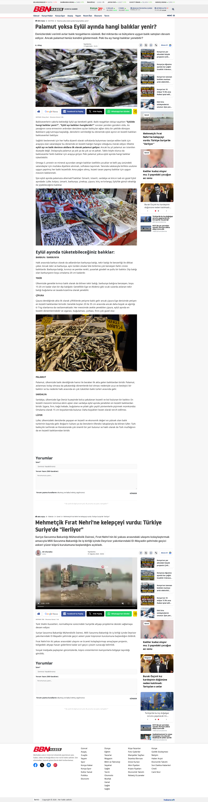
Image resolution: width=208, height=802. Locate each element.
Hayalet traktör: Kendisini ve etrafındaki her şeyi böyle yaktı (157, 206)
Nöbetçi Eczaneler (136, 775)
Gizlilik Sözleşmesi (160, 751)
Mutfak (107, 778)
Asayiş (70, 15)
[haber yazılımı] (169, 799)
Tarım (106, 15)
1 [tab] (155, 210)
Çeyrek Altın (161, 8)
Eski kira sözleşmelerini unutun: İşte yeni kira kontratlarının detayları (164, 104)
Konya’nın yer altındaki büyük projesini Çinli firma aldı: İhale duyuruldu (163, 54)
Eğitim (107, 751)
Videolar (51, 517)
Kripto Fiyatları (134, 768)
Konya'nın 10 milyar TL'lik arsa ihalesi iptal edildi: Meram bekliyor (164, 92)
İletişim (155, 755)
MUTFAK (51, 21)
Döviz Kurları (134, 762)
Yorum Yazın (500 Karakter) (47, 471)
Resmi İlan (87, 15)
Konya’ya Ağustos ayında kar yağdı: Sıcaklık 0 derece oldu (164, 67)
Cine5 (154, 768)
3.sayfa (84, 755)
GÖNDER (133, 493)
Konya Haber (47, 15)
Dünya (107, 748)
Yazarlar (108, 755)
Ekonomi (98, 15)
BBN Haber (41, 21)
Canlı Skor (156, 772)
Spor (83, 762)
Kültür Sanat (86, 772)
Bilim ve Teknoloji (112, 762)
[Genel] (157, 120)
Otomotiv (108, 775)
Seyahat (108, 765)
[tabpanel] (157, 198)
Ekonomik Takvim (136, 772)
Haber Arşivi (157, 758)
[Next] (166, 210)
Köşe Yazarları (134, 748)
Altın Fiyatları (134, 765)
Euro (122, 8)
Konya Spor (60, 15)
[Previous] (147, 210)
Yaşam (78, 15)
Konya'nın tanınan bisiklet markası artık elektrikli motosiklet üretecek (164, 79)
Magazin (108, 758)
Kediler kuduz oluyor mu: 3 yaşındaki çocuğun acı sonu (157, 175)
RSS (37, 800)
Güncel (36, 15)
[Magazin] (157, 663)
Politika (84, 775)
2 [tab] (158, 210)
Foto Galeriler (134, 751)
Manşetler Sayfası (136, 755)
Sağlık (107, 768)
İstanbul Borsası (135, 758)
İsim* (38, 462)
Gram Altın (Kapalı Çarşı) (142, 8)
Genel (59, 517)
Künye (154, 748)
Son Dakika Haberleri (161, 765)
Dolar (110, 8)
